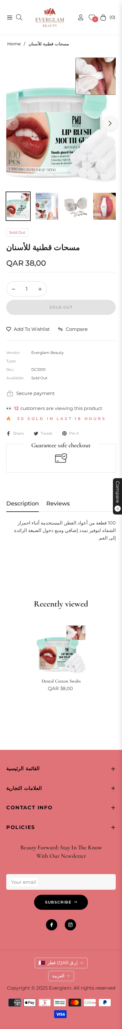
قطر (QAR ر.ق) (63, 962)
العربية (58, 976)
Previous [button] (12, 123)
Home (14, 44)
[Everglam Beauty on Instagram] (70, 924)
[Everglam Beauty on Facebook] (51, 924)
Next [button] (110, 123)
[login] (78, 17)
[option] (61, 121)
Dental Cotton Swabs (61, 681)
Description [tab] (22, 503)
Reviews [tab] (58, 503)
